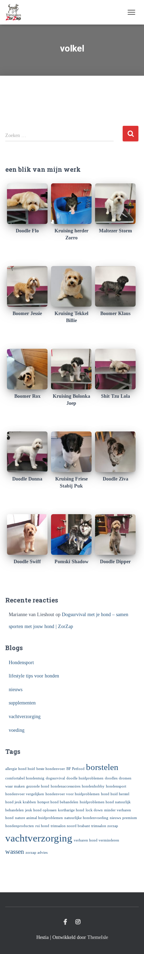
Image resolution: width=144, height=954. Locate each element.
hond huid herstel (115, 794)
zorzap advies (37, 852)
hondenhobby (93, 786)
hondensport (116, 786)
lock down (94, 810)
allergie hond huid (20, 769)
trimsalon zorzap (104, 826)
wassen (14, 851)
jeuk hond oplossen (41, 810)
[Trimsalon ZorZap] (16, 12)
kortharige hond (71, 810)
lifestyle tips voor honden (34, 676)
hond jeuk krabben (20, 802)
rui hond (42, 826)
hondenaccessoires (65, 786)
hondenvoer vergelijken (24, 794)
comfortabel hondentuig (24, 778)
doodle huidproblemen (84, 778)
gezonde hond (37, 786)
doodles (111, 778)
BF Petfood (75, 769)
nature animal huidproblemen (39, 818)
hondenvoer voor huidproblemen (72, 794)
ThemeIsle (97, 937)
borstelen (102, 767)
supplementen (22, 703)
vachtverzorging (25, 716)
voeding (16, 730)
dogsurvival (55, 778)
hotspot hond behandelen (57, 802)
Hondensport (21, 662)
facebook (65, 922)
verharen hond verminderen (96, 840)
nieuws (15, 689)
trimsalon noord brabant (70, 826)
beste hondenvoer (50, 769)
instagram (78, 922)
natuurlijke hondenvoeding (86, 818)
